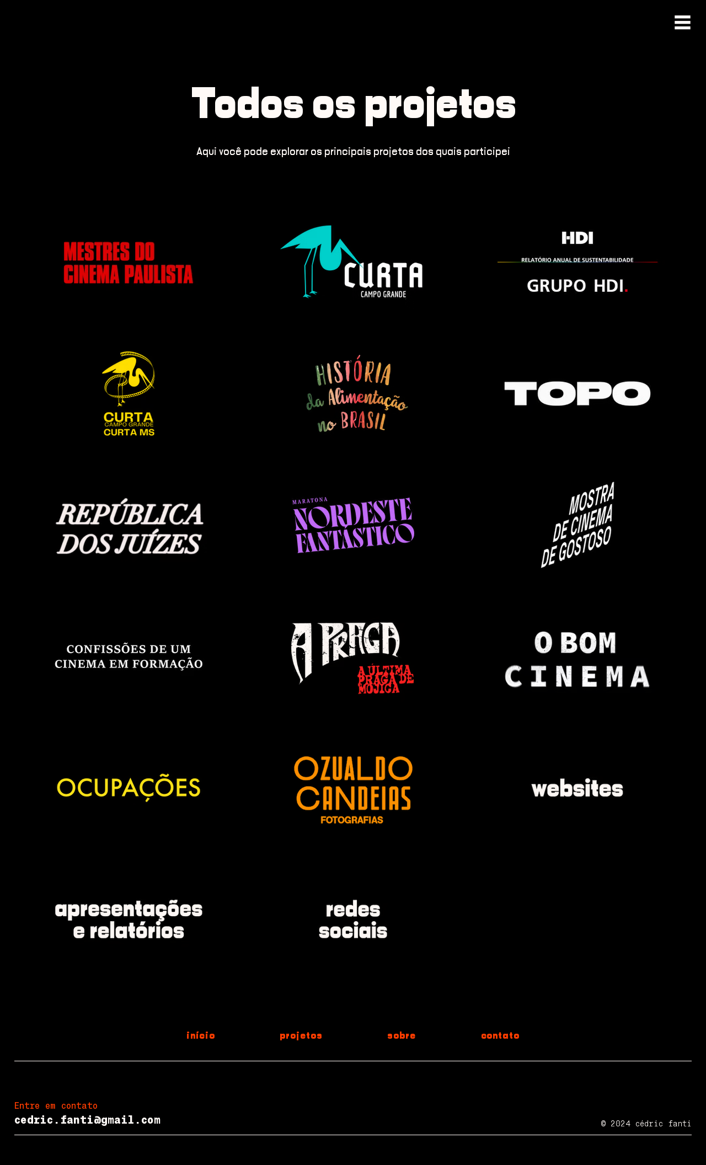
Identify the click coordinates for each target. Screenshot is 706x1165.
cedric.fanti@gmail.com (87, 1119)
